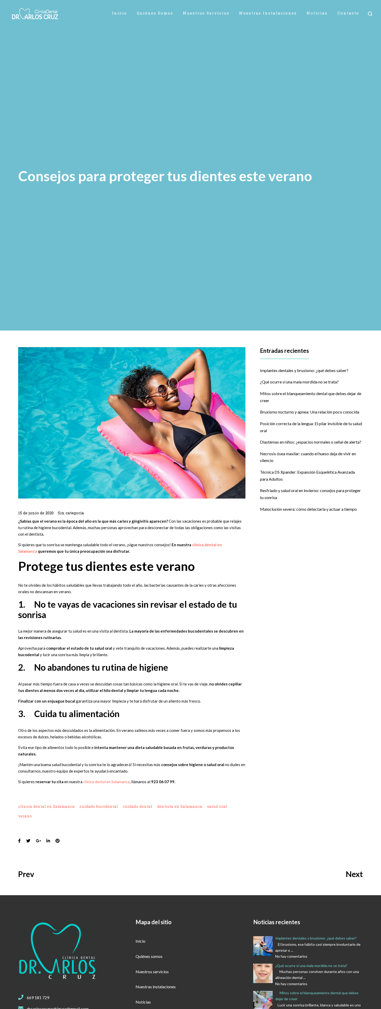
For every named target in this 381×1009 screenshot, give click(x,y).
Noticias (317, 13)
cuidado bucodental (99, 806)
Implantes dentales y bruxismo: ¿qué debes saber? (304, 370)
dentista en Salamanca (179, 806)
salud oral (217, 806)
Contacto (348, 13)
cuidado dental (137, 806)
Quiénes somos (155, 13)
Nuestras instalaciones (268, 13)
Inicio (119, 13)
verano (25, 815)
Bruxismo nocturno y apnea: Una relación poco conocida (309, 411)
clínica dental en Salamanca (106, 781)
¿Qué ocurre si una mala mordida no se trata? (299, 381)
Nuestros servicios (206, 13)
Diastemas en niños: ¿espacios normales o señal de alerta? (310, 441)
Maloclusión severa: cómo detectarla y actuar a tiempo (308, 509)
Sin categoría (71, 512)
